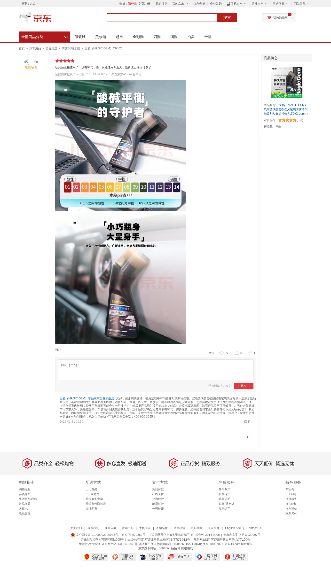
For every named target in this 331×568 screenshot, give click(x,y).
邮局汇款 (158, 504)
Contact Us (253, 528)
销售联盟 (179, 528)
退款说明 (224, 499)
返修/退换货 (226, 504)
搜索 (227, 18)
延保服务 (291, 499)
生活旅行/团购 (28, 499)
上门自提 (91, 489)
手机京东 (237, 3)
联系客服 (25, 513)
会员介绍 (25, 494)
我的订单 (161, 3)
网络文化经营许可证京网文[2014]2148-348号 (108, 544)
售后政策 (224, 489)
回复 (247, 421)
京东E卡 (290, 504)
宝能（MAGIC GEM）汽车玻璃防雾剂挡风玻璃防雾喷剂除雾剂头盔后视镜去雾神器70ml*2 (286, 109)
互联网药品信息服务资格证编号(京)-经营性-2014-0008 (184, 535)
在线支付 (158, 494)
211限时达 (92, 494)
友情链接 (162, 528)
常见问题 (25, 504)
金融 (208, 37)
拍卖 (191, 37)
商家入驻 (110, 528)
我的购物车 (280, 17)
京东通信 (291, 508)
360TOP (164, 548)
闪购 (157, 37)
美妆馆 (100, 37)
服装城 (80, 37)
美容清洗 (52, 48)
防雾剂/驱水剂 (71, 48)
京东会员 (199, 3)
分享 (226, 353)
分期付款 (158, 499)
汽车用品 (35, 48)
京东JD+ (291, 513)
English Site (233, 528)
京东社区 (196, 528)
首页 (22, 48)
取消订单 (224, 508)
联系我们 (93, 528)
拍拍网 (175, 548)
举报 (211, 353)
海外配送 (91, 508)
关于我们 (76, 528)
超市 (119, 37)
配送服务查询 (94, 499)
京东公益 (214, 528)
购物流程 (25, 489)
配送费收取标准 (96, 504)
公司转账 (158, 508)
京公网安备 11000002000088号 (96, 535)
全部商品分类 (44, 36)
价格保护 (224, 494)
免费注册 (144, 3)
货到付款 (158, 489)
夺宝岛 (289, 489)
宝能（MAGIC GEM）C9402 (103, 48)
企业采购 (216, 3)
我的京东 (178, 3)
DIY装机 (290, 494)
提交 (244, 386)
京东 (51, 19)
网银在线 (187, 548)
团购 (174, 37)
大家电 (23, 508)
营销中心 (128, 528)
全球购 (138, 37)
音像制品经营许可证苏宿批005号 (102, 539)
